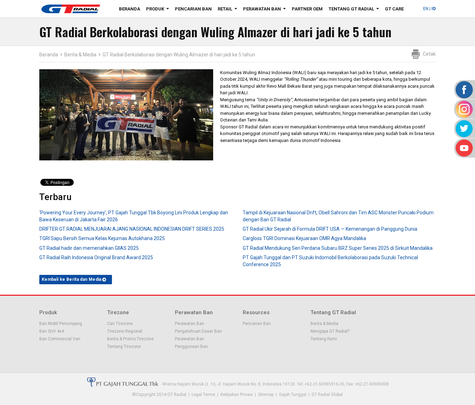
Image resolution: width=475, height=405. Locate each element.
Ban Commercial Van (59, 338)
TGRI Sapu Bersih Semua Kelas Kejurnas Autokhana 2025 (102, 238)
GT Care (394, 8)
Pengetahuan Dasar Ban (198, 331)
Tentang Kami (324, 338)
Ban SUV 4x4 (51, 331)
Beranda (129, 8)
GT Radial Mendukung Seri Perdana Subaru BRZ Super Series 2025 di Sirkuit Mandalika (338, 248)
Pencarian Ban (193, 8)
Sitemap (266, 394)
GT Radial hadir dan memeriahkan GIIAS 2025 (89, 248)
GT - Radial (70, 8)
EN (425, 8)
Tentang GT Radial (355, 10)
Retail (229, 10)
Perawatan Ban (266, 10)
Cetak (429, 54)
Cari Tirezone (120, 323)
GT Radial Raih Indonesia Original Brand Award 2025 (96, 257)
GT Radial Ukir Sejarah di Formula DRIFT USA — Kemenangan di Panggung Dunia (330, 229)
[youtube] (463, 148)
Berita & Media (80, 54)
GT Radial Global (327, 394)
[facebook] (463, 89)
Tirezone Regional (124, 331)
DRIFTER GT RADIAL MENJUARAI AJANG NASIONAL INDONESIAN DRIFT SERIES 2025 (131, 229)
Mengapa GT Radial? (330, 331)
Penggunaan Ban (191, 346)
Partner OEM (307, 8)
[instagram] (463, 109)
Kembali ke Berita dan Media (72, 279)
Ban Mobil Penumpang (60, 323)
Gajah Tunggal (292, 394)
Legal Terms (203, 394)
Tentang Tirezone (124, 346)
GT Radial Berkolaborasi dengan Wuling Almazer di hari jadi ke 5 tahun (179, 54)
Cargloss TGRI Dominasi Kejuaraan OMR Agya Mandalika (304, 238)
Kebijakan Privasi (236, 394)
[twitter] (463, 128)
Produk (159, 10)
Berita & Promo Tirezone (130, 338)
